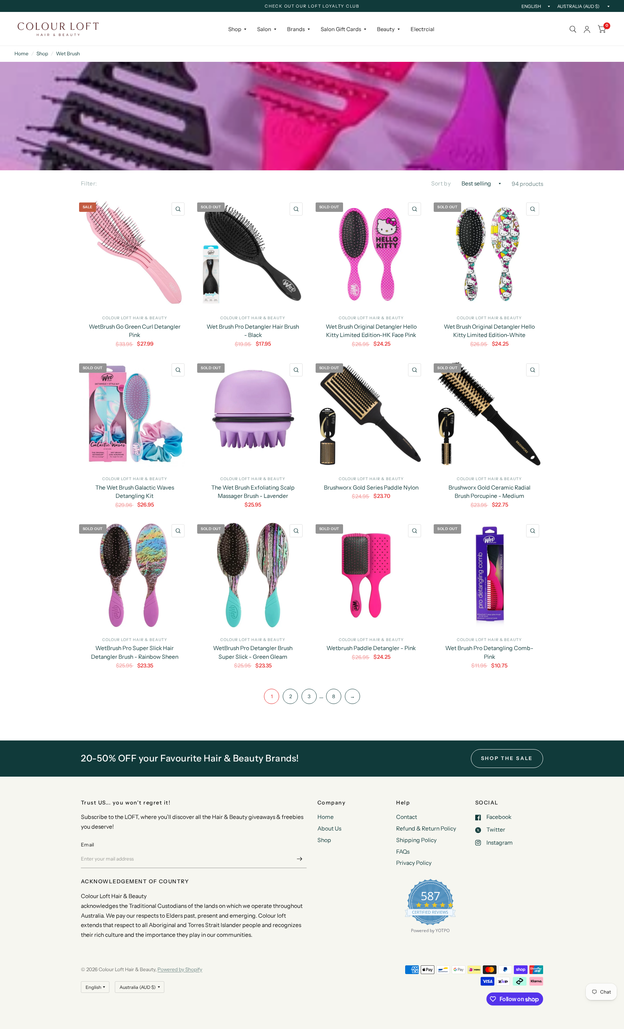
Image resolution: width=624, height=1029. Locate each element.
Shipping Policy (416, 840)
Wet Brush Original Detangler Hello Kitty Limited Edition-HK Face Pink (371, 331)
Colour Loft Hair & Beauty (134, 318)
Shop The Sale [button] (507, 758)
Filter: (89, 183)
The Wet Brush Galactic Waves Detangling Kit (134, 492)
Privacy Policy (414, 862)
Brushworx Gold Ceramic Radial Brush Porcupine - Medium (489, 492)
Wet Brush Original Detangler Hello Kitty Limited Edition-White (489, 331)
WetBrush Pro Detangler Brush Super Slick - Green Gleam (252, 652)
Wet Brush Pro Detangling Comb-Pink (489, 652)
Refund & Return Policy (426, 828)
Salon (264, 29)
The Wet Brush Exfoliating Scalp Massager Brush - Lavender (253, 492)
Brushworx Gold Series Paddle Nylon (371, 487)
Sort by (441, 183)
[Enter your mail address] (299, 858)
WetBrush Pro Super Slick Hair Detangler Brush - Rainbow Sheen (134, 652)
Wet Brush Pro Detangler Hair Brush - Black (253, 331)
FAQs (403, 851)
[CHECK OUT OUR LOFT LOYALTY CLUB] (312, 6)
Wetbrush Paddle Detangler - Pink (371, 648)
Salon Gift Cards (341, 29)
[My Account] (587, 29)
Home (21, 53)
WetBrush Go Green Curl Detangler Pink (135, 331)
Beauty (386, 29)
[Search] (573, 29)
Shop (234, 29)
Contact (406, 817)
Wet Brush (68, 53)
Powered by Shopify (179, 969)
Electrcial (422, 29)
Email (87, 844)
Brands (296, 29)
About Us (329, 828)
